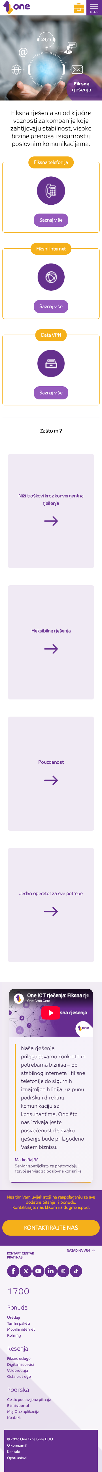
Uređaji (13, 1317)
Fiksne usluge (19, 1358)
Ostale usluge (19, 1376)
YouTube (38, 1271)
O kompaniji (17, 1445)
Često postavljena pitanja (29, 1399)
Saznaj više (50, 220)
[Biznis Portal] (78, 7)
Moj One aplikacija (23, 1411)
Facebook (13, 1271)
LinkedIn (51, 1271)
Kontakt (14, 1417)
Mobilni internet (21, 1329)
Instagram (63, 1271)
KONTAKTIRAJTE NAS (51, 1227)
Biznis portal (18, 1405)
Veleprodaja (17, 1370)
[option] (51, 57)
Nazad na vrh (78, 1250)
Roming (14, 1335)
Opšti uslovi (17, 1458)
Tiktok (76, 1271)
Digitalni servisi (20, 1364)
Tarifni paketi (18, 1323)
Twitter (26, 1271)
